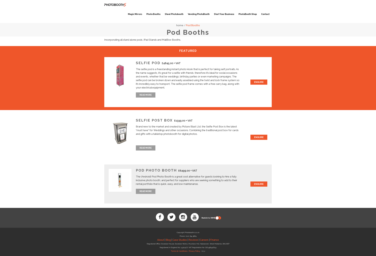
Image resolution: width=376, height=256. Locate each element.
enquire (259, 82)
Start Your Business (224, 14)
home (179, 25)
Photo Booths (153, 14)
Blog (168, 239)
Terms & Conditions (179, 251)
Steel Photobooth (174, 14)
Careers (204, 239)
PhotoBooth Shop (248, 14)
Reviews (193, 239)
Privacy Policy (194, 251)
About (160, 239)
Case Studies (180, 239)
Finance (214, 239)
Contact (265, 14)
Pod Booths (193, 25)
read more (146, 95)
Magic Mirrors (135, 14)
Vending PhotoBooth (199, 14)
